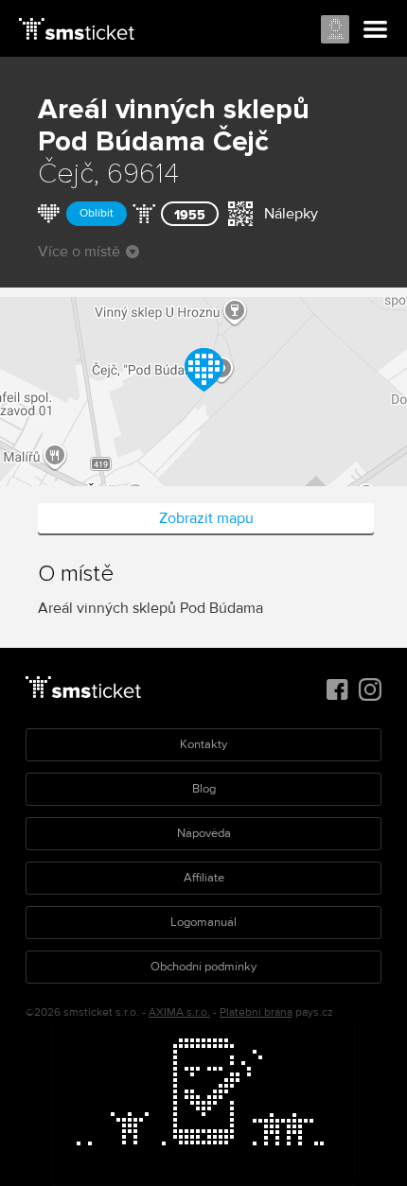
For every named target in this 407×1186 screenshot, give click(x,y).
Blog (204, 788)
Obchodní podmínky (203, 966)
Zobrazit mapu (206, 518)
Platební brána (256, 1012)
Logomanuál (203, 922)
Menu (375, 30)
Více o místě (79, 251)
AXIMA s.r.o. (179, 1012)
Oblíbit (97, 213)
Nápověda (204, 833)
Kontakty (203, 744)
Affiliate (204, 877)
